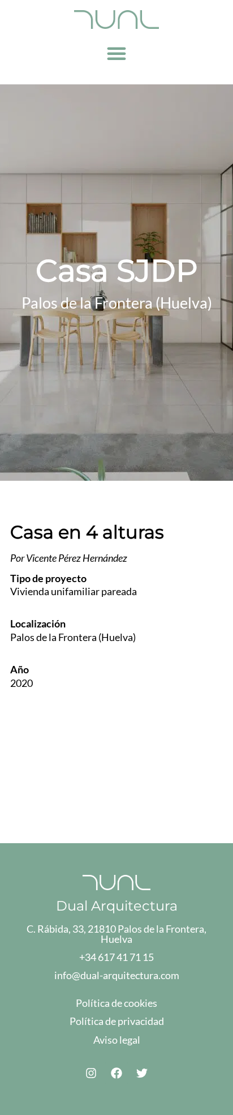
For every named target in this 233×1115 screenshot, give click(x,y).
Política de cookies (116, 1003)
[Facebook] (116, 1073)
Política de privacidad (117, 1021)
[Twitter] (142, 1073)
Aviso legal (116, 1039)
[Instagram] (91, 1073)
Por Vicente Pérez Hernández (68, 558)
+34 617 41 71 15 (116, 957)
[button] (116, 53)
